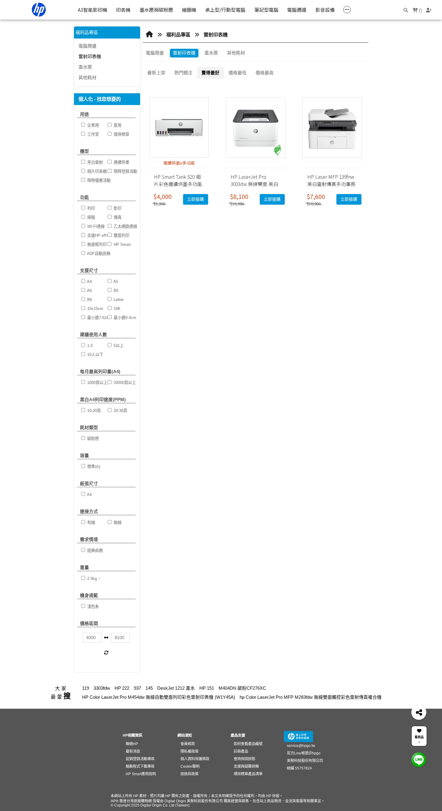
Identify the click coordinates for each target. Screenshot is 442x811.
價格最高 (265, 72)
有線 (90, 522)
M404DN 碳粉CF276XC (242, 688)
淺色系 (92, 606)
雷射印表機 (89, 56)
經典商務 (94, 550)
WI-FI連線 (95, 226)
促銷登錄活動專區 (140, 759)
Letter (118, 299)
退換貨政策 (189, 774)
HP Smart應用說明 (141, 774)
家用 (116, 125)
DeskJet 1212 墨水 (176, 688)
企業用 (92, 125)
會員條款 (187, 744)
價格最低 (238, 72)
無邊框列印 (96, 244)
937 (137, 688)
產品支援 (238, 735)
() (420, 10)
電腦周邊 (87, 45)
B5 (115, 290)
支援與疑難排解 (246, 766)
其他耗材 (87, 77)
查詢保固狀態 (244, 759)
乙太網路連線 (124, 226)
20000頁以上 (124, 382)
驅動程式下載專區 (140, 766)
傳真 (116, 217)
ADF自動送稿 (98, 253)
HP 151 (206, 688)
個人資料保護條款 (194, 759)
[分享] (418, 712)
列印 (90, 208)
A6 (89, 290)
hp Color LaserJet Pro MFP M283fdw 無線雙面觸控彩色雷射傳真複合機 (311, 697)
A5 (115, 281)
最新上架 (156, 72)
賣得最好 (210, 72)
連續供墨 (120, 162)
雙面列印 (120, 235)
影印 (116, 208)
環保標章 (120, 134)
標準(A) (93, 466)
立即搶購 (195, 199)
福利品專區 (178, 34)
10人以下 (94, 354)
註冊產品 (241, 751)
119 (85, 688)
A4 (89, 281)
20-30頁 (119, 410)
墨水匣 (85, 67)
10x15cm (94, 308)
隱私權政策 (189, 751)
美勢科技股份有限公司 (305, 761)
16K (116, 308)
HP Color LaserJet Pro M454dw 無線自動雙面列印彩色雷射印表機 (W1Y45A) (158, 697)
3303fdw (102, 688)
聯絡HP (132, 744)
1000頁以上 (96, 382)
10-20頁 (93, 410)
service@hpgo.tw (301, 746)
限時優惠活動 (98, 180)
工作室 (92, 134)
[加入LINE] (418, 759)
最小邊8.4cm (124, 317)
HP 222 (122, 688)
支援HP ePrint (99, 235)
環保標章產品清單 (248, 774)
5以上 (118, 345)
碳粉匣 (92, 438)
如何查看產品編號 (248, 744)
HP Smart (121, 244)
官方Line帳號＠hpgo (304, 753)
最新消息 (133, 751)
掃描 (90, 217)
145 (149, 688)
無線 (116, 522)
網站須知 (184, 735)
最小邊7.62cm (99, 317)
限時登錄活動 (124, 171)
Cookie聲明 (189, 766)
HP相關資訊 (132, 735)
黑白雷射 (94, 162)
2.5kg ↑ (93, 578)
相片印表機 (96, 171)
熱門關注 (183, 72)
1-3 (89, 345)
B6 (89, 299)
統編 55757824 (299, 768)
